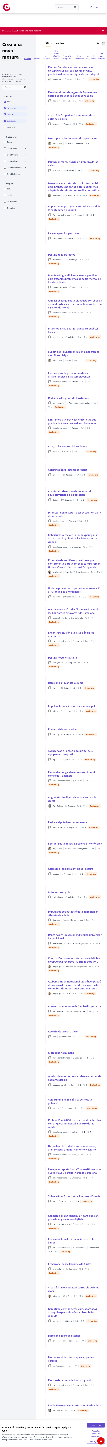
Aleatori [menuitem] (27, 58)
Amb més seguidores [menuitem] (91, 57)
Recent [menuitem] (37, 58)
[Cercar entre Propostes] (25, 87)
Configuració (96, 1441)
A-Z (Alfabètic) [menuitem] (46, 57)
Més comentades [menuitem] (79, 57)
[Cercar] (75, 7)
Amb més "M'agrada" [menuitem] (66, 57)
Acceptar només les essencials (95, 1433)
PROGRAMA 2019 (10, 30)
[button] (7, 96)
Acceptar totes (95, 1425)
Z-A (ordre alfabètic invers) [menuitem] (56, 55)
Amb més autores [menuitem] (101, 56)
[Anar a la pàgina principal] (20, 7)
